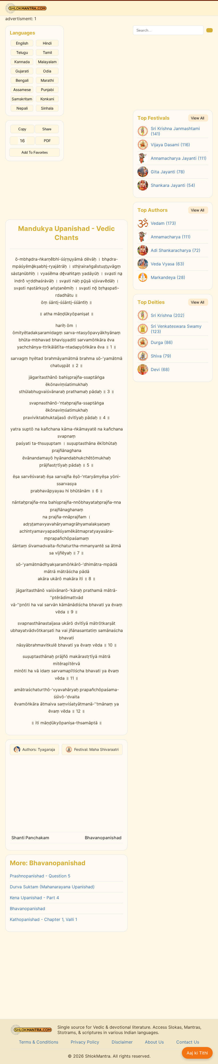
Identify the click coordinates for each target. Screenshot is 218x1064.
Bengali (22, 80)
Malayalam (47, 61)
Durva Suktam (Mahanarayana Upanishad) (52, 886)
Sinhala (47, 108)
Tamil (47, 52)
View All (197, 118)
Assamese (22, 89)
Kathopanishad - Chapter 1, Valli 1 (43, 919)
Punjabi (47, 89)
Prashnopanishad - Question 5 (40, 875)
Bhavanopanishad (103, 837)
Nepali (22, 108)
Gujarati (22, 71)
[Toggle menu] (209, 8)
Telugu (22, 52)
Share (46, 129)
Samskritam (22, 99)
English (22, 43)
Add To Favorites (35, 152)
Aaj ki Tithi (197, 1053)
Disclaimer (122, 1042)
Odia (47, 71)
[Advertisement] (34, 187)
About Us (154, 1042)
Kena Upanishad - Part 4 (34, 897)
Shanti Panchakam (30, 837)
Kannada (22, 61)
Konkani (47, 99)
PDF (47, 141)
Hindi (47, 43)
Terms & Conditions (38, 1042)
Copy (22, 129)
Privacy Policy (85, 1042)
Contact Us (187, 1042)
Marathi (47, 80)
